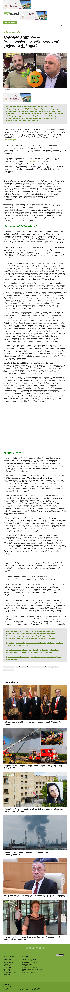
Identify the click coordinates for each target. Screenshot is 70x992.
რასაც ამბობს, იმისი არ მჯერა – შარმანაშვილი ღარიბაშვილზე (34, 895)
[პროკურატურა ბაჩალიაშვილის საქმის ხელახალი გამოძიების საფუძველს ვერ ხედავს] (34, 789)
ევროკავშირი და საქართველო (33, 970)
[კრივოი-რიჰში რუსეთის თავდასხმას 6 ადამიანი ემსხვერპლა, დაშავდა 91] (34, 746)
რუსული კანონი (54, 667)
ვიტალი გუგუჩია (9, 667)
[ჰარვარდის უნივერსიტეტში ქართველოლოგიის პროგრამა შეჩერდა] (34, 703)
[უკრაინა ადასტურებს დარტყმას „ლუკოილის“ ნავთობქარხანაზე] (34, 833)
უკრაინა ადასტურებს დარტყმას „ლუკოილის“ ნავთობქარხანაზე (26, 853)
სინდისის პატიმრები (29, 960)
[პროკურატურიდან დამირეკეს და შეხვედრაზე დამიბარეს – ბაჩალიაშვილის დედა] (34, 917)
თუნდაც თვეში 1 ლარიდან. (42, 652)
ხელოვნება (7, 970)
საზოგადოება (11, 31)
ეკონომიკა (7, 965)
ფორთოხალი (8, 670)
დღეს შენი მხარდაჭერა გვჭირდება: (20, 650)
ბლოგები (6, 975)
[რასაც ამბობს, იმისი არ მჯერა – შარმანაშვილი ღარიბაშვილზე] (34, 876)
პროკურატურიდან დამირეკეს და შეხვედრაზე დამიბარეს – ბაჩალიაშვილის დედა (32, 938)
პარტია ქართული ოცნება (38, 667)
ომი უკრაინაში (27, 965)
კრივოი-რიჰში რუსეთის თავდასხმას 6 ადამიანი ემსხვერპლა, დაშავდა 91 (33, 766)
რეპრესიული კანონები (30, 967)
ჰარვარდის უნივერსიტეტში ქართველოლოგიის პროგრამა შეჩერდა (32, 723)
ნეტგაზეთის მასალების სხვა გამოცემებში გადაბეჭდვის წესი (22, 989)
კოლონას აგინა (10, 140)
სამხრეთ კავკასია (9, 972)
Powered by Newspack (9, 987)
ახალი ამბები (8, 960)
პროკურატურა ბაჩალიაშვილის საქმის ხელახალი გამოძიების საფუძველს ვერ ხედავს (34, 810)
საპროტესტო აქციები (29, 962)
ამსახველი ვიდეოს (35, 161)
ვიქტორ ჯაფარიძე (22, 667)
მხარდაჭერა (10, 23)
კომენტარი (7, 967)
